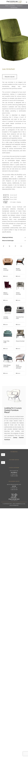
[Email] (21, 246)
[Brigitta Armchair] (20, 261)
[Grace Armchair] (20, 333)
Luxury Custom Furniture (13, 409)
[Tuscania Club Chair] (20, 309)
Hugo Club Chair (6, 341)
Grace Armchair (20, 341)
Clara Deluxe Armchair (6, 365)
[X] (9, 246)
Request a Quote (9, 76)
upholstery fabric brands (9, 178)
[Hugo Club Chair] (7, 333)
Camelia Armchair (5, 317)
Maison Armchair (5, 293)
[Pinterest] (15, 246)
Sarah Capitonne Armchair (19, 366)
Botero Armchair (5, 269)
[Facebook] (3, 246)
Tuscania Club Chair (20, 317)
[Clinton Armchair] (20, 285)
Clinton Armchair (18, 293)
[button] (14, 237)
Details (6, 276)
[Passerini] (14, 1)
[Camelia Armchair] (7, 309)
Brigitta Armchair (18, 269)
